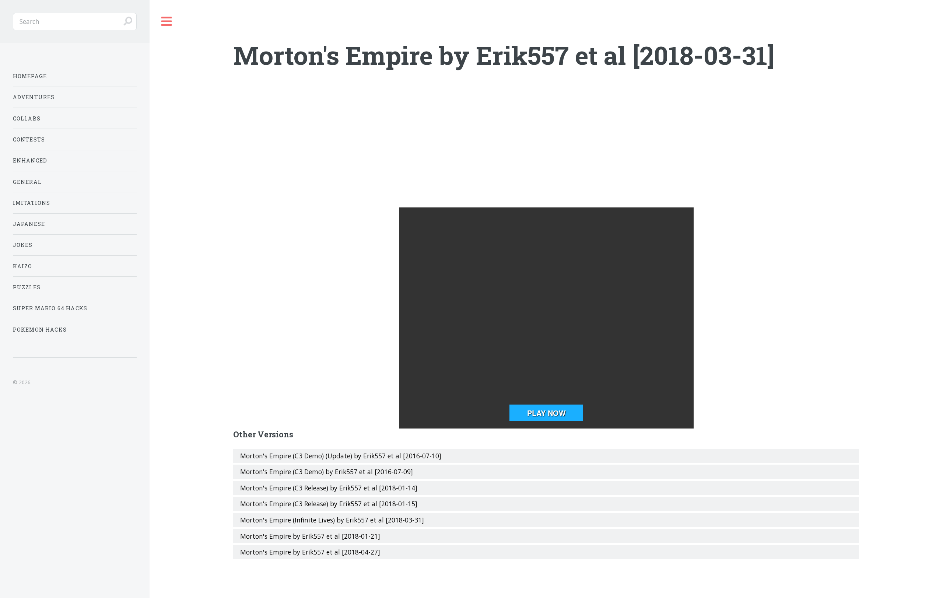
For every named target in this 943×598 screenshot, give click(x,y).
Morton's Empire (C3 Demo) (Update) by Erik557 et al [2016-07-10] (340, 455)
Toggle (167, 21)
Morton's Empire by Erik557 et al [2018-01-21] (310, 536)
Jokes (23, 244)
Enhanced (30, 160)
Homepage (30, 76)
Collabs (27, 118)
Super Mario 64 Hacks (50, 308)
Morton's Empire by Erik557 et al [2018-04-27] (310, 552)
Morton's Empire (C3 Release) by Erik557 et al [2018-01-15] (328, 503)
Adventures (34, 97)
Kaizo (22, 266)
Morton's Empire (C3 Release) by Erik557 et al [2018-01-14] (328, 487)
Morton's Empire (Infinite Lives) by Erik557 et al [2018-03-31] (332, 519)
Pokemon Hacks (40, 329)
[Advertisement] (546, 148)
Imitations (31, 202)
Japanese (29, 223)
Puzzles (27, 287)
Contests (29, 139)
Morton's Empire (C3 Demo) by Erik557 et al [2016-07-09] (326, 471)
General (27, 181)
